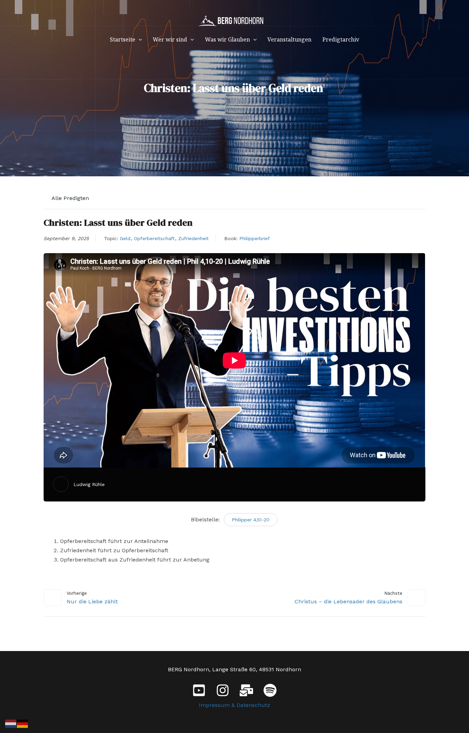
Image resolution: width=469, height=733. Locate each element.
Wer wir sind (170, 39)
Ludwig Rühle (89, 484)
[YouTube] (199, 690)
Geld (125, 238)
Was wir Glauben (227, 39)
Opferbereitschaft (154, 238)
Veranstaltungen (289, 39)
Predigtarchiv (340, 39)
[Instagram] (222, 690)
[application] (138, 39)
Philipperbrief (254, 238)
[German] (22, 723)
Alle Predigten (69, 198)
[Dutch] (11, 723)
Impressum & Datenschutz (234, 705)
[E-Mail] (246, 690)
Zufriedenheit (193, 238)
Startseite (122, 39)
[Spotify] (270, 690)
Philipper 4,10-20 (251, 519)
